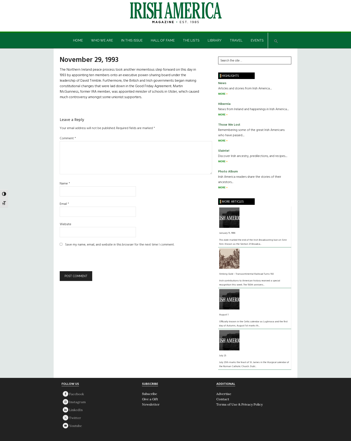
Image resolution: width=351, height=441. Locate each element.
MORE (222, 94)
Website (65, 224)
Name (65, 183)
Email (64, 204)
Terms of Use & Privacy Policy (239, 404)
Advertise (223, 394)
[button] (276, 40)
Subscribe (149, 394)
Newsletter (151, 404)
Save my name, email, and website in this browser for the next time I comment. (119, 244)
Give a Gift (150, 399)
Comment (68, 138)
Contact (222, 399)
